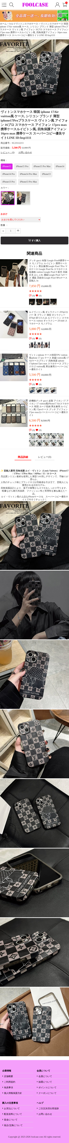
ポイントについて (47, 1087)
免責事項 (8, 1087)
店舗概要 (8, 1076)
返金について (10, 1120)
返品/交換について (13, 1125)
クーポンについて (47, 1093)
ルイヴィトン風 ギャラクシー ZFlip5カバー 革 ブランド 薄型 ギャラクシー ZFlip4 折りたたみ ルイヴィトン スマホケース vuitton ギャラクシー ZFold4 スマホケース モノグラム (49, 318)
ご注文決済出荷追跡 (49, 1108)
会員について (45, 1076)
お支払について (12, 1108)
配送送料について (13, 1114)
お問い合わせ (25, 152)
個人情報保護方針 (13, 1093)
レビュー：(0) (8, 152)
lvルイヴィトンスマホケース (23, 24)
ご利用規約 (9, 1082)
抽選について (45, 1082)
